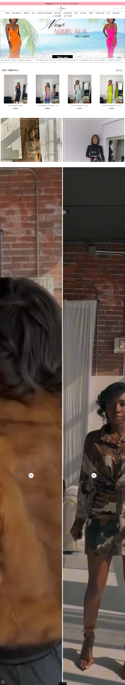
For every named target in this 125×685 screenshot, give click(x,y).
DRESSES (26, 13)
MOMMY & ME (100, 13)
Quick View (15, 101)
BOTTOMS (58, 13)
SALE (108, 13)
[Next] (122, 34)
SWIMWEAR (116, 13)
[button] (123, 93)
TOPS (76, 13)
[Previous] (2, 34)
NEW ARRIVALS (16, 13)
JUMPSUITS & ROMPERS (44, 13)
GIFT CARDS (68, 16)
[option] (62, 38)
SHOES (91, 13)
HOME (7, 13)
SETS (33, 13)
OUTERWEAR (68, 13)
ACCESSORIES (57, 16)
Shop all (119, 70)
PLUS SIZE (83, 13)
